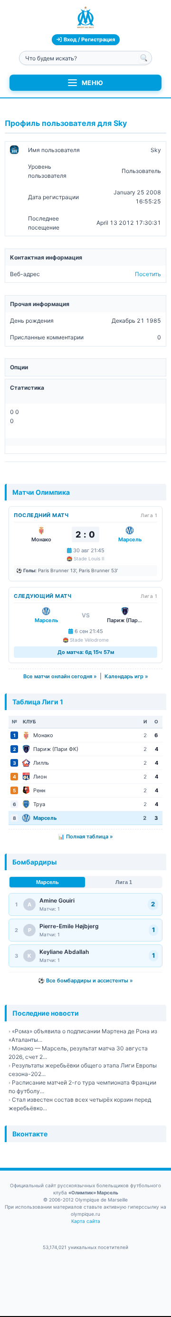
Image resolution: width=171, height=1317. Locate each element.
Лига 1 (123, 882)
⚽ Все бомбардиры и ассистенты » (85, 980)
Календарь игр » (126, 676)
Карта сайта (85, 1221)
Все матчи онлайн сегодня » (60, 676)
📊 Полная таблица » (85, 836)
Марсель (47, 882)
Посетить (148, 274)
